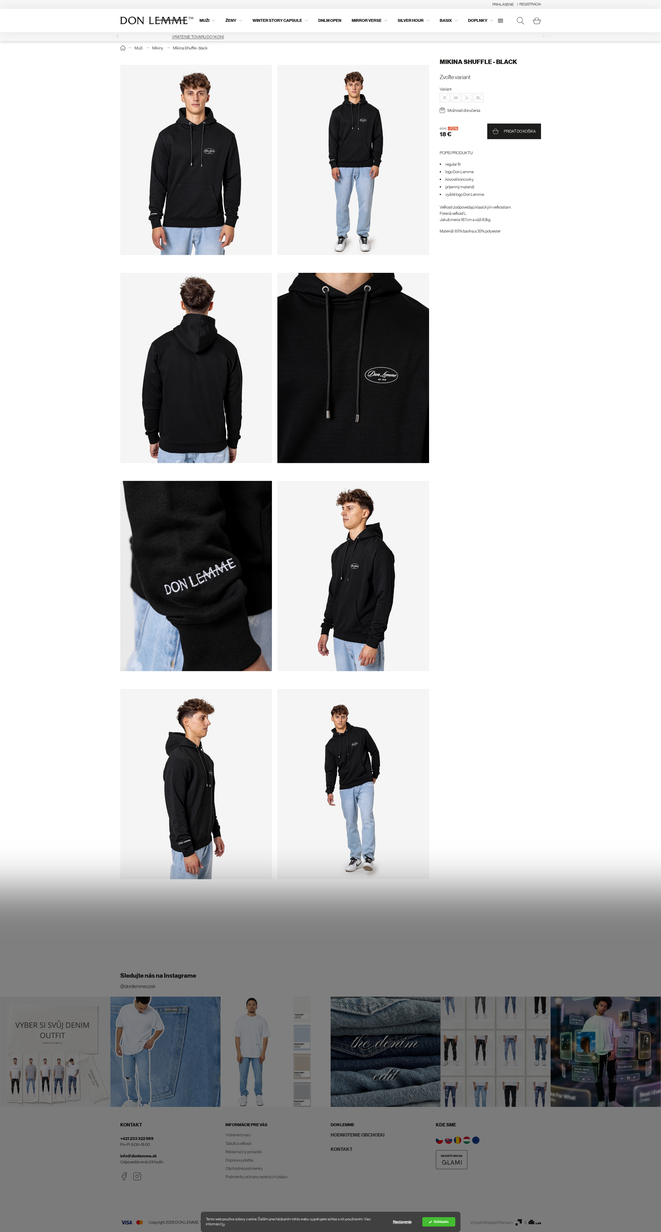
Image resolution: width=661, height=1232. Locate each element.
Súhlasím (441, 1222)
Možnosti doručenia (464, 110)
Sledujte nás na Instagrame (158, 975)
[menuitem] (207, 20)
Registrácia (530, 4)
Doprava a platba (239, 1160)
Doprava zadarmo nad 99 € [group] (330, 36)
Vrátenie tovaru (238, 1134)
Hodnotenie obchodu (357, 1135)
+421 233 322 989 (136, 1138)
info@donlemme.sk (138, 1155)
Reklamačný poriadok (243, 1151)
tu (223, 1224)
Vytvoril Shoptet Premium (491, 1222)
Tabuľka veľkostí (238, 1143)
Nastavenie (402, 1222)
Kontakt (341, 1149)
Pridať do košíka (520, 131)
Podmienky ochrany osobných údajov (256, 1176)
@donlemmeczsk (138, 986)
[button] (544, 36)
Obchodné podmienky (244, 1168)
